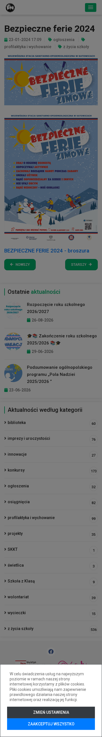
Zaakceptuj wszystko (51, 724)
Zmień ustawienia (51, 712)
